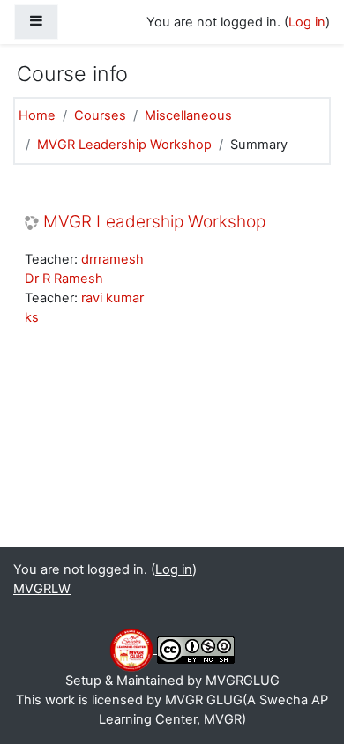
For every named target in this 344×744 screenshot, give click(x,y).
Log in (306, 22)
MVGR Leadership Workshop (124, 145)
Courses (100, 115)
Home (37, 115)
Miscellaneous (188, 115)
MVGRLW (42, 589)
